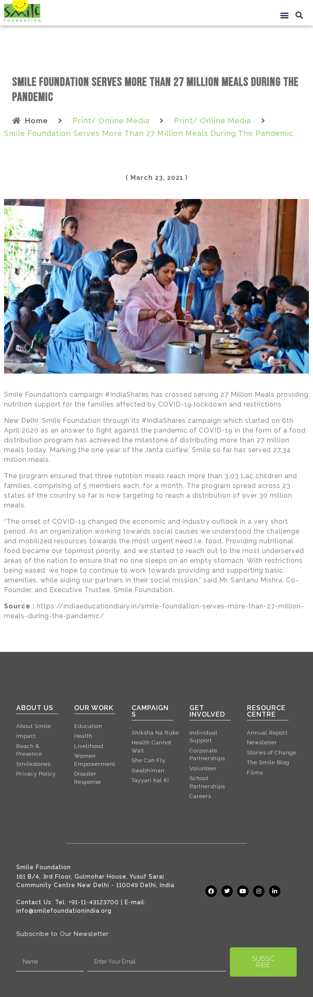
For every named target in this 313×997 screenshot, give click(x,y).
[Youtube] (243, 891)
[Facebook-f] (211, 891)
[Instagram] (259, 891)
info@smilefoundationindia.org (64, 910)
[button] (285, 15)
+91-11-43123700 (93, 902)
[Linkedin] (274, 891)
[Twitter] (227, 891)
